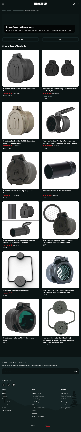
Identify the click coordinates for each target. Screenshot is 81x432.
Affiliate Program (37, 399)
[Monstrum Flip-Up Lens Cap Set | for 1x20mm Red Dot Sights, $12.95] (60, 68)
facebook (3, 385)
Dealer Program (37, 402)
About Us (64, 405)
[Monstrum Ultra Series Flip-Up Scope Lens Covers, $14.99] (20, 317)
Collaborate (35, 405)
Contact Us (64, 393)
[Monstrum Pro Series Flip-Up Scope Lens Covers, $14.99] (20, 170)
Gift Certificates (7, 411)
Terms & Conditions (38, 416)
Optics (4, 393)
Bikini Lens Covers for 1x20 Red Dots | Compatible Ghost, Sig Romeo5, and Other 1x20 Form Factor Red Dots (58, 340)
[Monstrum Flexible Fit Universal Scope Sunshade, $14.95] (60, 170)
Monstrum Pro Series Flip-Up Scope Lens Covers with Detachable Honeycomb (58, 242)
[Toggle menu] (4, 3)
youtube (13, 385)
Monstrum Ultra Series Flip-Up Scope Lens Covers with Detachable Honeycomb (58, 291)
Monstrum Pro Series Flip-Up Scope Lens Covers (18, 192)
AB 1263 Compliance (38, 408)
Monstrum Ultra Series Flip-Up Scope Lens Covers (18, 339)
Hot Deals (5, 405)
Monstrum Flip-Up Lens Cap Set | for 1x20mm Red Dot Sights (60, 90)
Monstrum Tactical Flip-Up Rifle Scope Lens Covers (19, 90)
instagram (8, 385)
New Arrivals (6, 402)
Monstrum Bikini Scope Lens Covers (16, 290)
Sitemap (34, 413)
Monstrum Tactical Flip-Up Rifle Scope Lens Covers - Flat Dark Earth (19, 142)
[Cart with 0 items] (78, 3)
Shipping (64, 402)
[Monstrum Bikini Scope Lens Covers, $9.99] (20, 269)
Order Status (65, 399)
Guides (4, 408)
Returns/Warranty (67, 396)
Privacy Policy (65, 408)
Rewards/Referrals (38, 396)
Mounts (4, 396)
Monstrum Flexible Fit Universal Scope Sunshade (57, 192)
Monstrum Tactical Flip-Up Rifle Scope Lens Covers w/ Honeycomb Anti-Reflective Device (60, 142)
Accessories (5, 399)
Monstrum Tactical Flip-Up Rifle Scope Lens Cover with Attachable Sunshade (19, 242)
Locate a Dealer (37, 393)
